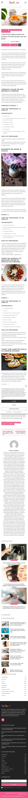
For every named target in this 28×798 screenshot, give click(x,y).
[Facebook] (2, 719)
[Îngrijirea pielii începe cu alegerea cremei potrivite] (5, 670)
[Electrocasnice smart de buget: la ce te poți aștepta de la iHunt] (14, 552)
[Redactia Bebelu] (14, 444)
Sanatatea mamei (5, 31)
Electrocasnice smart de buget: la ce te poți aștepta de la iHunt (14, 563)
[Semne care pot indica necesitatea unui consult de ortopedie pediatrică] (5, 657)
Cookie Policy (9, 411)
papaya (18, 422)
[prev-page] (13, 611)
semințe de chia (5, 424)
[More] (19, 45)
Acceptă (14, 401)
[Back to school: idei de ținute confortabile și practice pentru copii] (5, 630)
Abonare (14, 784)
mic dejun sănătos (6, 422)
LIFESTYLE (14, 581)
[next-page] (15, 611)
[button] (26, 386)
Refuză (14, 405)
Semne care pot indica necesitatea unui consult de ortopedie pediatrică (17, 657)
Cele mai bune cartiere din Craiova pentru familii (16, 664)
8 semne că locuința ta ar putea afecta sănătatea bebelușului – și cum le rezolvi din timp (18, 624)
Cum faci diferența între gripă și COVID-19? (8, 433)
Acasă (2, 6)
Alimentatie (14, 560)
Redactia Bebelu (15, 41)
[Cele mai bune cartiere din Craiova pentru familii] (5, 664)
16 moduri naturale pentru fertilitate (20, 432)
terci (12, 424)
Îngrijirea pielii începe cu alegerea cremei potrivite (16, 670)
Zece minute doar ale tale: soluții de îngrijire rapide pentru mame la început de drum (14, 585)
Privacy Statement (17, 411)
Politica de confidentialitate (17, 787)
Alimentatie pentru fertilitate (16, 6)
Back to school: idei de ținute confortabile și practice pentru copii (17, 630)
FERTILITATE (7, 6)
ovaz (14, 422)
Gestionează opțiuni (14, 408)
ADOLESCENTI (14, 603)
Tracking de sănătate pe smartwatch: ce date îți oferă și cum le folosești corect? (14, 607)
